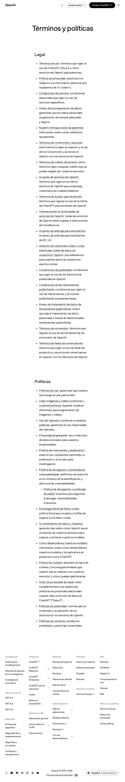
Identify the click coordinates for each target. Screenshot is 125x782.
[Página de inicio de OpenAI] (10, 5)
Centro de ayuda (85, 694)
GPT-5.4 (9, 709)
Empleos (80, 673)
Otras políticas (107, 723)
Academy (104, 667)
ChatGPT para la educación (39, 687)
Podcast (104, 688)
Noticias (80, 679)
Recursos (57, 673)
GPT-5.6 (9, 698)
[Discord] (37, 773)
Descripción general (38, 718)
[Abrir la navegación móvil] (118, 5)
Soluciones (58, 667)
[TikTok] (32, 773)
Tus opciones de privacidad (59, 775)
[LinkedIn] (17, 773)
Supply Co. (105, 673)
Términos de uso (107, 709)
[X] (6, 773)
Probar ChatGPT (103, 6)
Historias (104, 662)
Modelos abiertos (61, 718)
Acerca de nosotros (85, 662)
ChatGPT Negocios (39, 669)
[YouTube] (11, 773)
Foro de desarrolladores (62, 737)
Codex (32, 694)
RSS (102, 694)
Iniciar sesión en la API (39, 726)
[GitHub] (22, 773)
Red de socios (59, 685)
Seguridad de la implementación (15, 735)
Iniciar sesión (75, 5)
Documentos (36, 733)
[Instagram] (27, 773)
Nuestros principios (85, 667)
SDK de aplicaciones (62, 710)
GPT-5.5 (9, 703)
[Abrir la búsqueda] (62, 5)
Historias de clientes (62, 679)
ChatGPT (34, 662)
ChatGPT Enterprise (39, 678)
